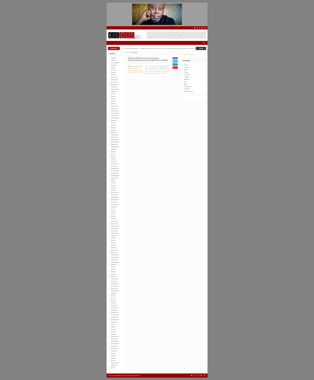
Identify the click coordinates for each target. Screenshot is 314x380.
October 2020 (114, 115)
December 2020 (114, 111)
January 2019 (114, 166)
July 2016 (113, 238)
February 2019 (114, 163)
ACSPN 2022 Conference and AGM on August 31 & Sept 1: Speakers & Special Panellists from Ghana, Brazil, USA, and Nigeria (156, 48)
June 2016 (113, 240)
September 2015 (115, 262)
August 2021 (114, 91)
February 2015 (114, 279)
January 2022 (114, 82)
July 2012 (113, 353)
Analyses (186, 65)
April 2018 (113, 187)
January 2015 (114, 281)
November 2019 (115, 142)
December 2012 (114, 341)
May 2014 (113, 300)
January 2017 (114, 223)
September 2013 (115, 319)
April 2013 (113, 331)
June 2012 (113, 355)
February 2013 (114, 336)
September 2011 (115, 363)
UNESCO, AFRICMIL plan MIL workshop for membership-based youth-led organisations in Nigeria (148, 59)
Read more (164, 73)
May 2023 (113, 60)
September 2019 (115, 147)
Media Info (153, 62)
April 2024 (113, 58)
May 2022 (113, 72)
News (158, 62)
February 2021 (114, 106)
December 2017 (114, 197)
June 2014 (113, 298)
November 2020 (115, 113)
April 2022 (113, 75)
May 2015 (113, 271)
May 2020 (113, 127)
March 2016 (114, 247)
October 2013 (114, 317)
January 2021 (114, 108)
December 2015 (114, 255)
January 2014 (114, 310)
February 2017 (114, 221)
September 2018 (115, 175)
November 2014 (115, 286)
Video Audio (187, 89)
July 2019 (113, 151)
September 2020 (115, 118)
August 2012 (114, 351)
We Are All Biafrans (188, 91)
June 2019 (113, 154)
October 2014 (114, 288)
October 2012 (114, 346)
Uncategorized (187, 86)
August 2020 (114, 120)
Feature (186, 69)
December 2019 (114, 139)
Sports (185, 84)
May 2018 (113, 185)
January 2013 (114, 339)
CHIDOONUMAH (136, 62)
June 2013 (113, 327)
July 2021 (113, 94)
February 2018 (114, 192)
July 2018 (113, 180)
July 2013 (113, 324)
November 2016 (115, 228)
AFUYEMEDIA (136, 375)
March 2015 (114, 276)
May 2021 (113, 99)
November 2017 (115, 199)
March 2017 (114, 219)
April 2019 (113, 159)
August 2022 (114, 65)
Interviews (186, 77)
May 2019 (113, 156)
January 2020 (114, 137)
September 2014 (115, 291)
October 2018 (114, 173)
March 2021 (114, 103)
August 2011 (114, 365)
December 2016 (114, 226)
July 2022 (113, 67)
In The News (187, 74)
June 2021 (113, 96)
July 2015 (113, 267)
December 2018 (114, 168)
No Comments (163, 62)
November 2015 (115, 257)
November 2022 (115, 63)
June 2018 (113, 183)
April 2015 (113, 274)
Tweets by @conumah (189, 54)
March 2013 (114, 334)
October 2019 (114, 144)
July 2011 (113, 367)
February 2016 (114, 250)
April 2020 (113, 130)
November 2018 (115, 171)
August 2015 (114, 264)
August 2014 (114, 293)
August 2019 (114, 149)
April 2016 (113, 245)
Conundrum (187, 67)
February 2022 (114, 79)
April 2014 (113, 303)
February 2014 (114, 307)
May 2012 (113, 358)
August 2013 (114, 322)
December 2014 (114, 283)
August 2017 (114, 207)
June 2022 (113, 70)
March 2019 (114, 161)
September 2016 (115, 233)
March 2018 (114, 190)
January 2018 (114, 195)
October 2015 (114, 259)
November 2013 (115, 315)
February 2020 (114, 135)
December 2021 (114, 84)
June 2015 (113, 269)
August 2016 (114, 235)
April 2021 (113, 101)
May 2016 (113, 243)
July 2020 (113, 123)
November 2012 (115, 343)
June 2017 (113, 211)
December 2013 (114, 312)
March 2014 (114, 305)
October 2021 (114, 87)
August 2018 (114, 178)
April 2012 (113, 360)
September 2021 (115, 89)
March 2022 (114, 77)
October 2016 (114, 231)
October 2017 (114, 202)
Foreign (186, 72)
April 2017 (113, 216)
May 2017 (113, 214)
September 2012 (115, 348)
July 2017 (113, 209)
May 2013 (113, 329)
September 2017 (115, 204)
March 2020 (114, 132)
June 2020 (113, 125)
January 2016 (114, 252)
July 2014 (113, 295)
